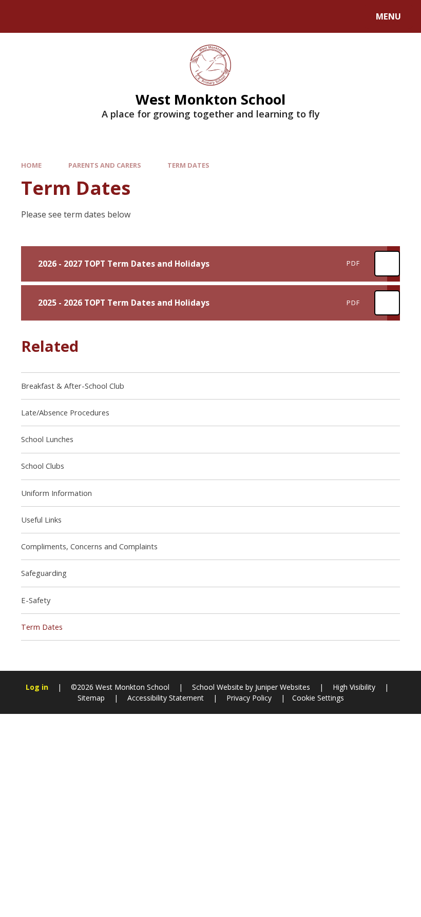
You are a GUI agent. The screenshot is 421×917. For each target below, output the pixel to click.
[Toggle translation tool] (50, 16)
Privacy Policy (249, 698)
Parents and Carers (104, 165)
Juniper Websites (281, 687)
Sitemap (91, 698)
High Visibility (354, 687)
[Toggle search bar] (22, 16)
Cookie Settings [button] (318, 698)
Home (31, 165)
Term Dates (188, 165)
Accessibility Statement (165, 698)
